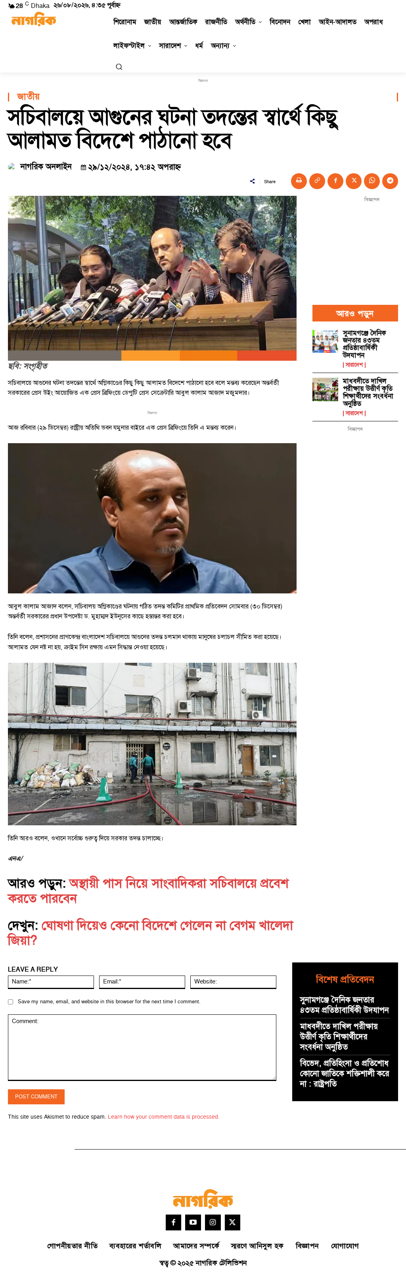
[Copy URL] (317, 181)
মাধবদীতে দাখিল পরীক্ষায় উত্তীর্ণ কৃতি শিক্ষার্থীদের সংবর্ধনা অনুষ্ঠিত (368, 392)
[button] (119, 66)
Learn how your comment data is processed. (164, 1117)
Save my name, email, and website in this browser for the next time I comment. (109, 1001)
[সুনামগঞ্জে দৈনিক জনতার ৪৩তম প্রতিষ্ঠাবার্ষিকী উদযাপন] (325, 341)
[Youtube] (193, 1222)
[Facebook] (335, 181)
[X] (354, 181)
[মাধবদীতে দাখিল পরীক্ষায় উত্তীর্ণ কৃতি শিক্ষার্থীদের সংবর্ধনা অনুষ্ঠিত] (325, 389)
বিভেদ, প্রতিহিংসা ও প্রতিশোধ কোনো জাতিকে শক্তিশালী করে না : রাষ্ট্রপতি (344, 1074)
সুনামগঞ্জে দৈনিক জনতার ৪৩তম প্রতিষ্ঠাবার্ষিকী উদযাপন (364, 344)
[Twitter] (233, 1222)
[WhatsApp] (372, 181)
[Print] (299, 181)
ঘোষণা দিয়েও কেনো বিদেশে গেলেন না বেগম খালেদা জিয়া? (150, 933)
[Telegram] (390, 181)
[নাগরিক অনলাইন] (13, 167)
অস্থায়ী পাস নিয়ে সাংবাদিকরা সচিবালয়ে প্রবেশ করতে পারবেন (148, 891)
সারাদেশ (354, 365)
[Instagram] (213, 1222)
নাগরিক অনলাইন (46, 167)
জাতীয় (28, 97)
